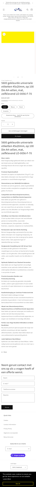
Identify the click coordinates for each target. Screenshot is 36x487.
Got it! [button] (18, 483)
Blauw (13, 107)
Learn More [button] (7, 479)
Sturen (7, 407)
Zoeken (6, 420)
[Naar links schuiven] (14, 77)
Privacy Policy (8, 428)
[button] (4, 10)
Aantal (3, 120)
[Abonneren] (28, 449)
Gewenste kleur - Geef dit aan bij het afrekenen (17, 115)
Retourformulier (8, 437)
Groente (5, 111)
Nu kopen (18, 136)
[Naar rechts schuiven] (22, 77)
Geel (4, 107)
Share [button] (5, 352)
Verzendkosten (4, 100)
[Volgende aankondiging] (33, 3)
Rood (21, 107)
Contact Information (10, 424)
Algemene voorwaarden (11, 433)
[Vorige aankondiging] (3, 3)
